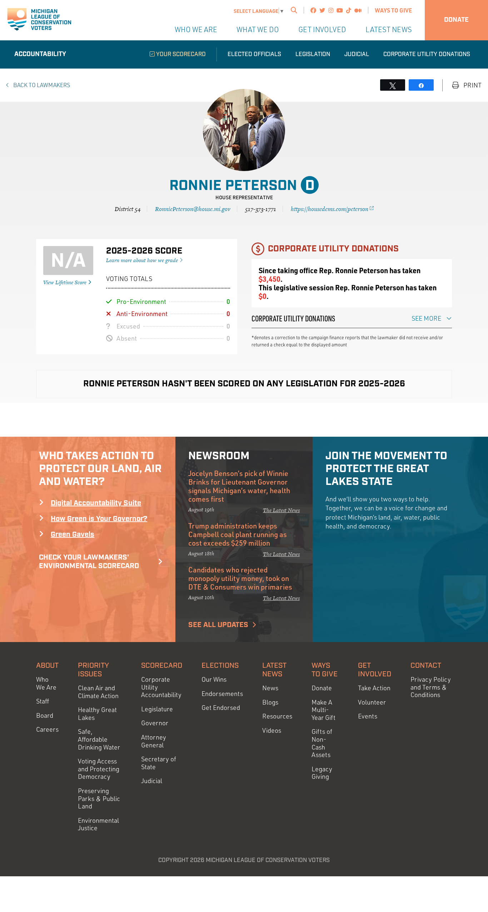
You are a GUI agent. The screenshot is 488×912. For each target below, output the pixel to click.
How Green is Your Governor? (99, 519)
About (47, 665)
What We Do (257, 29)
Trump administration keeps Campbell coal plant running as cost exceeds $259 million (237, 534)
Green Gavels (72, 534)
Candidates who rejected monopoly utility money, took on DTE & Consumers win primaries (240, 578)
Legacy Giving (322, 773)
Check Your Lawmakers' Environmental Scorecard (89, 561)
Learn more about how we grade (142, 260)
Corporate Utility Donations (426, 54)
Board (44, 715)
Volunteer (372, 702)
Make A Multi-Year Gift (323, 709)
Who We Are (196, 29)
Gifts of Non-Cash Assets (322, 743)
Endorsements (222, 693)
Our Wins (213, 679)
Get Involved (322, 29)
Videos (271, 730)
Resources (277, 716)
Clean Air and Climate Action (98, 692)
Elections (220, 665)
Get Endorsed (220, 707)
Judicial (356, 54)
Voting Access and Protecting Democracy (98, 768)
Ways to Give (393, 10)
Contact (425, 665)
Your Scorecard (180, 54)
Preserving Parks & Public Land (99, 798)
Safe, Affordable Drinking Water (99, 739)
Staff (42, 701)
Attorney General (153, 741)
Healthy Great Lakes (97, 713)
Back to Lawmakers (41, 85)
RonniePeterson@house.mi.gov (192, 209)
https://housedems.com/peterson (330, 209)
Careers (47, 729)
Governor (154, 723)
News (270, 688)
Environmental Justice (98, 824)
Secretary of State (158, 763)
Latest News (388, 29)
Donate (456, 20)
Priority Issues (93, 669)
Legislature (157, 709)
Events (367, 716)
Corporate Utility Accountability (161, 687)
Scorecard (161, 665)
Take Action (374, 688)
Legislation (312, 54)
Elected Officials (254, 54)
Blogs (270, 702)
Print (472, 85)
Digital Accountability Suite (96, 503)
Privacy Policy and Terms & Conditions (430, 687)
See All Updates (218, 625)
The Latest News (281, 510)
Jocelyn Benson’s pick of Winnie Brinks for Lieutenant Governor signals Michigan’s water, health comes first (239, 485)
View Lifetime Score (65, 282)
